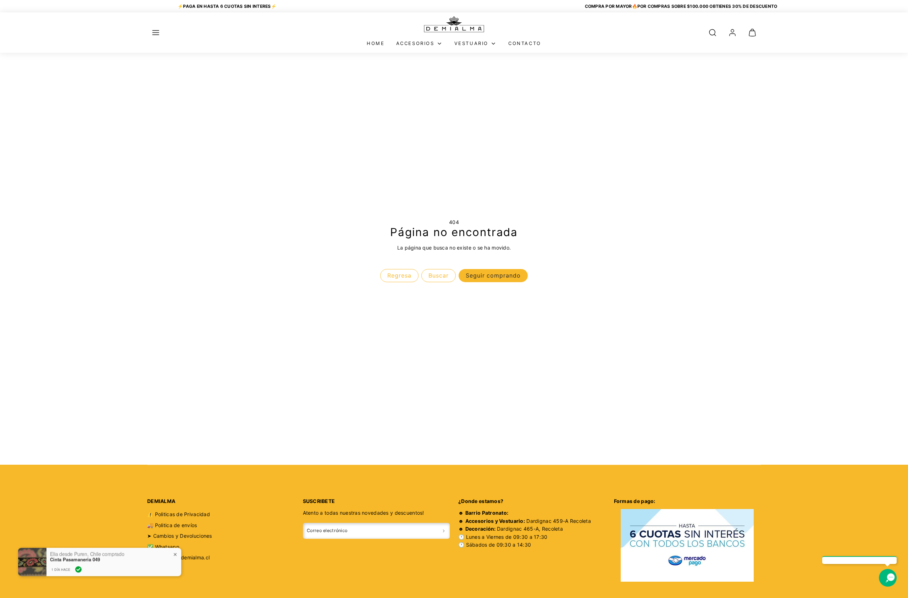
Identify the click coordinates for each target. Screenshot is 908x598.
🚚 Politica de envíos (172, 525)
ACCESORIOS (415, 43)
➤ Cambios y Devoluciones (179, 536)
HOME (375, 43)
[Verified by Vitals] (78, 560)
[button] (155, 32)
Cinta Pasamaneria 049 (75, 551)
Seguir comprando (493, 275)
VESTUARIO (471, 43)
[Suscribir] (444, 531)
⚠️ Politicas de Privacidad (178, 514)
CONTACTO (524, 43)
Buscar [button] (438, 275)
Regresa (399, 275)
